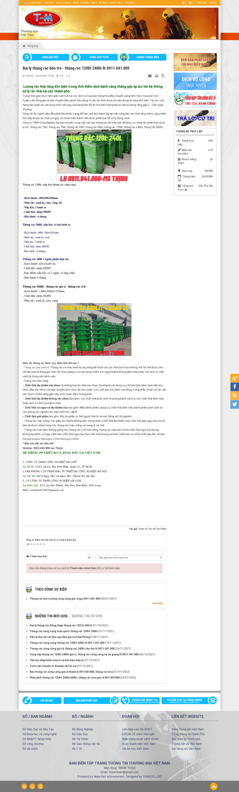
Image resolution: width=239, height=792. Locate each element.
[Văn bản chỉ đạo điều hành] (195, 61)
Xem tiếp (157, 603)
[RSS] (190, 2)
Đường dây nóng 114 (144, 701)
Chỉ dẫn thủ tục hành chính (184, 701)
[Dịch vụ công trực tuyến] (195, 81)
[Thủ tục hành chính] (195, 99)
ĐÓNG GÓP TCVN (99, 57)
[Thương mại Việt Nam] (43, 18)
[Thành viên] (183, 2)
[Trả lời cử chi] (195, 117)
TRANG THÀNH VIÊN (147, 57)
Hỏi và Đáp (46, 700)
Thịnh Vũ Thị (145, 529)
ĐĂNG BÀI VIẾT (50, 57)
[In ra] (157, 75)
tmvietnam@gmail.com (124, 772)
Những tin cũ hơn (87, 616)
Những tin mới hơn (51, 616)
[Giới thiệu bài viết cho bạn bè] (150, 75)
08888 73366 (127, 768)
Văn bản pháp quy (86, 700)
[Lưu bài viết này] (163, 75)
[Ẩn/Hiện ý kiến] (89, 557)
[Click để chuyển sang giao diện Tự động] (24, 786)
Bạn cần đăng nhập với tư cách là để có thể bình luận (75, 568)
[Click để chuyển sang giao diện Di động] (40, 786)
